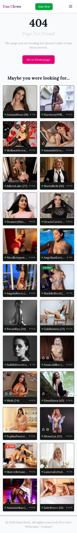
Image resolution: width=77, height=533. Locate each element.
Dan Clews (12, 6)
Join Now (44, 6)
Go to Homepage (38, 59)
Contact (46, 526)
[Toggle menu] (70, 6)
